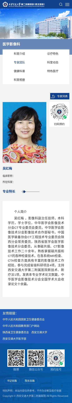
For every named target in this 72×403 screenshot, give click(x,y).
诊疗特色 (52, 53)
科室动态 (52, 62)
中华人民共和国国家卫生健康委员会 (24, 319)
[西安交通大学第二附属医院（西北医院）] (24, 3)
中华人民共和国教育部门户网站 (21, 325)
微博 (16, 369)
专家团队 (19, 62)
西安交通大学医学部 (14, 338)
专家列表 (62, 96)
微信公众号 (36, 369)
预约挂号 (56, 369)
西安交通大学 (39, 332)
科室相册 (19, 79)
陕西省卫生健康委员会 (16, 332)
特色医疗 (52, 71)
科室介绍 (19, 53)
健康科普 (19, 71)
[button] (60, 3)
